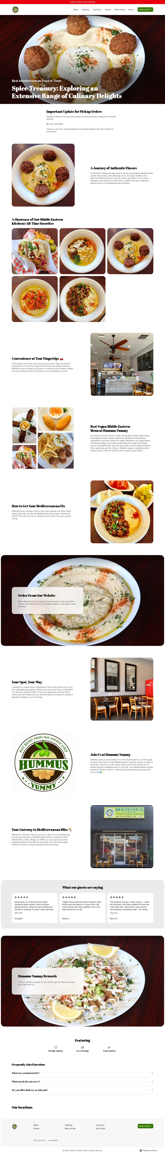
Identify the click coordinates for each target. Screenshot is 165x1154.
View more (18, 913)
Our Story (97, 9)
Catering (85, 9)
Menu (75, 9)
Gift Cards (100, 1128)
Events (108, 9)
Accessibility (53, 1140)
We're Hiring (120, 9)
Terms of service (40, 1140)
